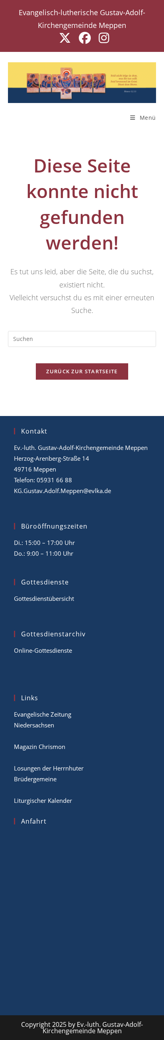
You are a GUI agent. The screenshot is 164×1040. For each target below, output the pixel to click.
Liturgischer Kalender (43, 800)
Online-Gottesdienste (43, 650)
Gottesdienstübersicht (44, 598)
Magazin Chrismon (39, 747)
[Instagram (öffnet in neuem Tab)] (102, 38)
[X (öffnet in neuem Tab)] (65, 38)
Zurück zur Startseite (81, 371)
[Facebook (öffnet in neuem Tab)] (85, 38)
